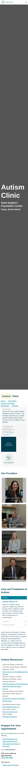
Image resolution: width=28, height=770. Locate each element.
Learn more (13, 500)
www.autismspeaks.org (9, 716)
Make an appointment (9, 444)
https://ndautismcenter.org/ (11, 707)
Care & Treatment (8, 403)
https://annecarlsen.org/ (10, 712)
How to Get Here (7, 434)
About (3, 401)
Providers (12, 401)
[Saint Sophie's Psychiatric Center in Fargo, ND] (7, 2)
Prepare (15, 406)
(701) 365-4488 (9, 432)
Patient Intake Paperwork (11, 765)
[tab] (14, 597)
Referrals (5, 406)
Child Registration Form (9, 741)
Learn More (13, 553)
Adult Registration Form (9, 739)
